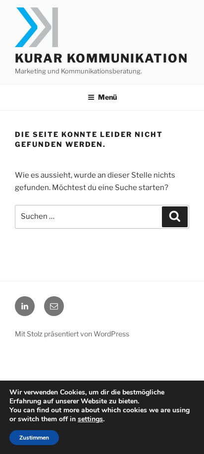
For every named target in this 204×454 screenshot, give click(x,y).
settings (90, 419)
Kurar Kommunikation (101, 58)
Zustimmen (34, 438)
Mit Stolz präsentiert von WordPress (72, 333)
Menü (107, 97)
